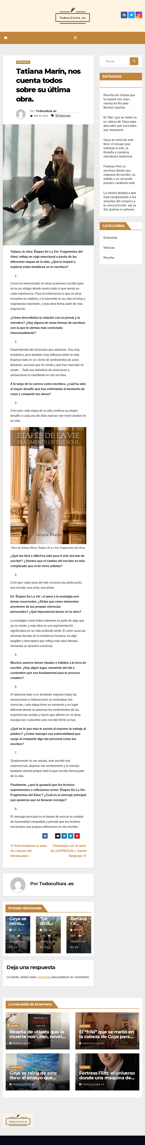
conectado (44, 977)
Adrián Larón (21, 1043)
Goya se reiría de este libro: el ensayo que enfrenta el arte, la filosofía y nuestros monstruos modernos (118, 148)
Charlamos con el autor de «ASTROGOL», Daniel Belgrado (68, 851)
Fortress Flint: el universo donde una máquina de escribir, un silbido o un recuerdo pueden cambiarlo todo (119, 175)
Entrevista (23, 62)
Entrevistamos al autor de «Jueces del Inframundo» (28, 851)
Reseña (108, 257)
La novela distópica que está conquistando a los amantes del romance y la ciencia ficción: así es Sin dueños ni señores (119, 201)
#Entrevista (62, 115)
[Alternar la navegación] (75, 38)
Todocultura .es (46, 111)
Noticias (109, 247)
